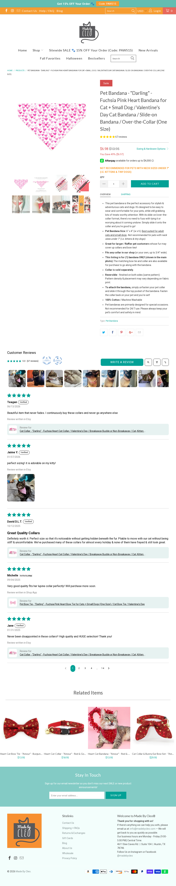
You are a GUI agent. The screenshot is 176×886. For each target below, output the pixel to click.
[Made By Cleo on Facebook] (6, 11)
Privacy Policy (69, 858)
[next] (92, 125)
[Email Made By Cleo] (18, 11)
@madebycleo (125, 855)
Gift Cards (67, 838)
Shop (37, 50)
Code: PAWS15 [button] (107, 3)
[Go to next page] (109, 668)
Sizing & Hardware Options (151, 148)
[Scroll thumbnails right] (164, 378)
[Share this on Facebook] (112, 332)
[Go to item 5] (91, 378)
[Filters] (157, 362)
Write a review (122, 362)
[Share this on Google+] (130, 332)
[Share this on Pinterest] (121, 332)
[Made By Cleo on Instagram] (12, 11)
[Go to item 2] (35, 378)
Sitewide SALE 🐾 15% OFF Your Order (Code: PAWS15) (91, 50)
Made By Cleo (23, 871)
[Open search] (148, 362)
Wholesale (67, 853)
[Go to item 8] (147, 378)
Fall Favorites (50, 58)
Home (22, 50)
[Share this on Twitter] (103, 332)
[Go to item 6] (110, 378)
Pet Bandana (112, 321)
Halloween (74, 58)
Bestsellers (96, 58)
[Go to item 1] (17, 378)
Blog (60, 10)
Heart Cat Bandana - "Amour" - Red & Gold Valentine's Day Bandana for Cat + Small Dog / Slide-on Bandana (109, 728)
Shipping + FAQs (71, 828)
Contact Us (29, 10)
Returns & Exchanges (73, 833)
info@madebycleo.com (142, 828)
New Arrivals (148, 50)
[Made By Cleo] (88, 32)
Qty (102, 177)
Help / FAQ (46, 10)
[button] (107, 136)
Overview (105, 194)
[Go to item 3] (54, 378)
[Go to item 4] (72, 378)
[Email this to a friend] (139, 332)
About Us (67, 848)
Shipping (125, 194)
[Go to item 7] (128, 378)
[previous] (12, 125)
